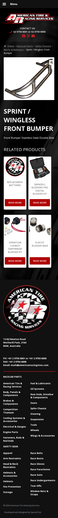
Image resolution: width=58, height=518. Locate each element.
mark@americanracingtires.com (29, 365)
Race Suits (36, 474)
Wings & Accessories (42, 435)
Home (10, 46)
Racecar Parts (25, 46)
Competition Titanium (10, 411)
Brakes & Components (10, 402)
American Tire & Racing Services (12, 385)
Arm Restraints (12, 458)
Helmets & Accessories (10, 474)
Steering (35, 413)
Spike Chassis (43, 46)
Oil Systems (37, 388)
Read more (15, 202)
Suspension (37, 419)
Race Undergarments (42, 480)
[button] (51, 62)
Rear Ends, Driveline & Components (41, 396)
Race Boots (37, 458)
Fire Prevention (12, 486)
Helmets (8, 481)
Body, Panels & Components (11, 394)
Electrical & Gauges (14, 426)
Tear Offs (35, 485)
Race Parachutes (40, 469)
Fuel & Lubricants (40, 383)
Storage (8, 492)
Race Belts (36, 453)
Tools (33, 424)
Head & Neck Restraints (10, 465)
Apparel (7, 453)
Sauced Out (36, 512)
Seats (33, 402)
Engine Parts (10, 432)
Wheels (34, 430)
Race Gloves (37, 463)
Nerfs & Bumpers (14, 49)
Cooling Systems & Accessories (14, 419)
